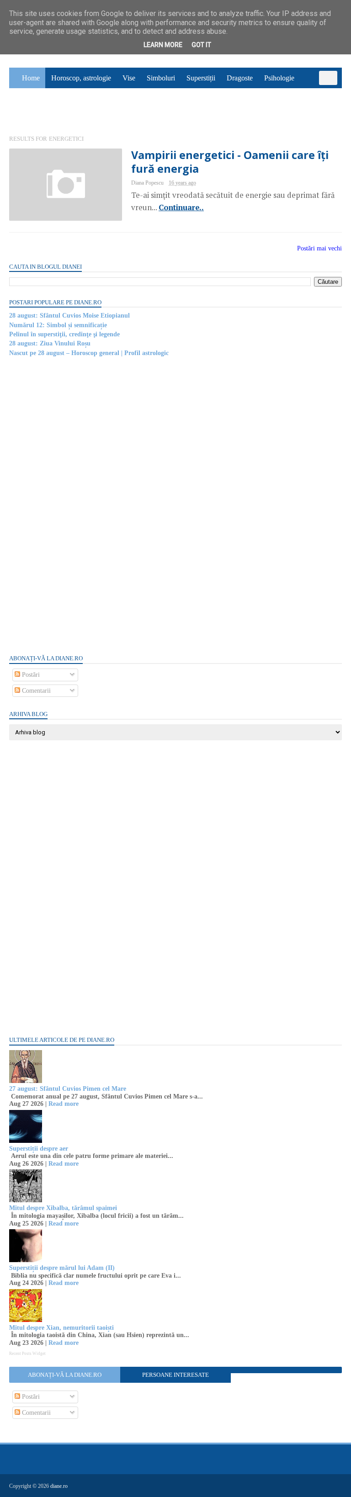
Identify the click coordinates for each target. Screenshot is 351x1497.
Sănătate (27, 113)
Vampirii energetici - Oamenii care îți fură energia (230, 162)
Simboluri (161, 78)
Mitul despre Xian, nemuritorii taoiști (61, 1327)
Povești (316, 92)
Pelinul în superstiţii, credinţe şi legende (64, 334)
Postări (30, 674)
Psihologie (279, 78)
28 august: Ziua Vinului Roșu (49, 343)
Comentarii (35, 690)
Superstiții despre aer (38, 1148)
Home (31, 78)
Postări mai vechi (319, 248)
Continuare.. (181, 207)
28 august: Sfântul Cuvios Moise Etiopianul (69, 315)
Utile (57, 113)
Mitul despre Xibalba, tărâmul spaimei (63, 1208)
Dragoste (240, 78)
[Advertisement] (77, 505)
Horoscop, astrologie (81, 78)
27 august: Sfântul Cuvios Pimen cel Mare (67, 1088)
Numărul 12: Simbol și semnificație (58, 325)
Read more (63, 1103)
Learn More (163, 44)
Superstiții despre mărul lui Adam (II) (62, 1267)
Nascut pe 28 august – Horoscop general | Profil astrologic (89, 353)
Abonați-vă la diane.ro (64, 1374)
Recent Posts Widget (27, 1353)
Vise (128, 78)
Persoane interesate (175, 1374)
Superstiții (200, 78)
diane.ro (59, 1486)
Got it (201, 44)
